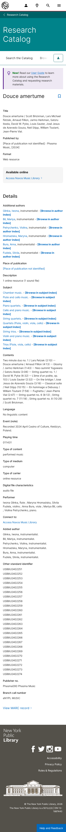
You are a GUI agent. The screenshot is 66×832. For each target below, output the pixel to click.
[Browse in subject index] (41, 292)
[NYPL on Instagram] (50, 750)
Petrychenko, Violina (15, 227)
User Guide (37, 72)
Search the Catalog (19, 58)
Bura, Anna (9, 244)
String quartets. (12, 318)
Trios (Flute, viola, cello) (17, 344)
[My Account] (26, 5)
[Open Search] (48, 5)
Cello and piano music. (16, 310)
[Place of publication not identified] (24, 268)
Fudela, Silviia (11, 252)
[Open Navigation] (59, 5)
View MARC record (16, 708)
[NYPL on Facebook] (33, 750)
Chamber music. (12, 292)
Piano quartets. (12, 305)
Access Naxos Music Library (20, 522)
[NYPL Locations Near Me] (37, 5)
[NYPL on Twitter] (41, 750)
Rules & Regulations (50, 770)
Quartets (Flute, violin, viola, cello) (23, 323)
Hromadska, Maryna (15, 235)
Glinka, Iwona (11, 210)
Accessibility (54, 758)
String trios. (10, 331)
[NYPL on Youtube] (58, 750)
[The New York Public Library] (5, 5)
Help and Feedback (51, 828)
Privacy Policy (53, 764)
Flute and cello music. (16, 297)
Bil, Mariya (9, 219)
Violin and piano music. (16, 336)
